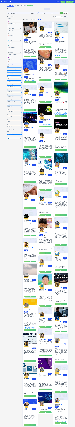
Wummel (56, 70)
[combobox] (54, 13)
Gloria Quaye (57, 97)
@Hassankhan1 (41, 290)
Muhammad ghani (27, 37)
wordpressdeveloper (43, 119)
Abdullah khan (27, 94)
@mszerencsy (26, 75)
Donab (56, 167)
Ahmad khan (57, 196)
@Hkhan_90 (56, 375)
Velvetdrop (41, 318)
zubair (25, 348)
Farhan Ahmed (58, 287)
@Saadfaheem (57, 38)
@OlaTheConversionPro (27, 310)
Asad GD (57, 257)
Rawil (25, 408)
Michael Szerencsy (28, 74)
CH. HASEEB (41, 174)
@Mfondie (40, 374)
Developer (41, 202)
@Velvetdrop (41, 319)
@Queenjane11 (26, 200)
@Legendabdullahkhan (27, 95)
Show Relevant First (59, 16)
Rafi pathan (26, 220)
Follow (39, 19)
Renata (40, 64)
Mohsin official (58, 404)
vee (40, 265)
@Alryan (56, 168)
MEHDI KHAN (42, 32)
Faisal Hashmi (27, 279)
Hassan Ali (57, 227)
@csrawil (25, 409)
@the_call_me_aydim (27, 38)
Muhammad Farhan (28, 127)
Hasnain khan (57, 374)
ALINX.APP (26, 164)
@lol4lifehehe (41, 408)
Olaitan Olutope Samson (29, 309)
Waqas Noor (42, 407)
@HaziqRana (41, 340)
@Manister (41, 175)
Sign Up (62, 1)
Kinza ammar (57, 321)
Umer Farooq (57, 133)
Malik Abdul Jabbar (28, 247)
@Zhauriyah (41, 93)
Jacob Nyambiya (42, 138)
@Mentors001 (57, 197)
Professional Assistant (59, 343)
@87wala (25, 128)
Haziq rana (41, 339)
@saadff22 (41, 203)
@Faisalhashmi (26, 280)
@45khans (25, 379)
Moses (40, 373)
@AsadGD (56, 258)
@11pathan (25, 221)
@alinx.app (25, 165)
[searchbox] (56, 13)
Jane (25, 199)
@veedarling (41, 266)
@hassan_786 (57, 228)
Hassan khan (42, 289)
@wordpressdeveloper (42, 120)
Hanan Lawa (41, 232)
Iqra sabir (26, 378)
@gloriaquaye (57, 98)
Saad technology (58, 37)
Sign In (57, 1)
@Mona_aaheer (57, 405)
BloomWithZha (42, 92)
